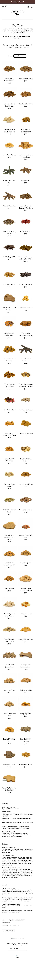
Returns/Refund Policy (20, 920)
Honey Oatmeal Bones (26, 484)
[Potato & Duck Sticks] (25, 274)
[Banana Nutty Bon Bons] (9, 729)
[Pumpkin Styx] (25, 170)
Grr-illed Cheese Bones (26, 308)
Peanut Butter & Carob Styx (26, 360)
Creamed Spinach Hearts (25, 460)
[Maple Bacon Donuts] (25, 500)
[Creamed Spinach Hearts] (25, 449)
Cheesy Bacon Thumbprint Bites (9, 564)
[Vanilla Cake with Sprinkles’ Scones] (9, 119)
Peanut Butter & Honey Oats (9, 460)
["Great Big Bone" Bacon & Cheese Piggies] (9, 525)
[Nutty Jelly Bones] (25, 704)
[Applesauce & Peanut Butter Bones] (25, 145)
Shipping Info (10, 920)
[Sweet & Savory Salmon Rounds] (9, 68)
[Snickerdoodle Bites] (25, 680)
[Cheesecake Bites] (9, 680)
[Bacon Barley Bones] (9, 754)
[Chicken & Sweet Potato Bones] (9, 94)
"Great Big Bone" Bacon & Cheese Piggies (9, 537)
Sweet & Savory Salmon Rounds (9, 79)
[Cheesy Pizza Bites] (25, 604)
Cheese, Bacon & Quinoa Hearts (9, 385)
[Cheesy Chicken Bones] (25, 629)
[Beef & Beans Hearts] (25, 400)
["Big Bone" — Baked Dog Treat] (9, 298)
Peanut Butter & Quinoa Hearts (9, 666)
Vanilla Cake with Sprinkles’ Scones (9, 130)
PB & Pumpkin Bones (26, 78)
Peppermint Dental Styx (9, 181)
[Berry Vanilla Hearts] (9, 400)
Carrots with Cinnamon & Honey (25, 334)
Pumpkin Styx (25, 180)
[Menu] (3, 6)
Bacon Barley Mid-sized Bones (26, 740)
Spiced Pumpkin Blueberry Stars (9, 334)
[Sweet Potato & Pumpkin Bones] (25, 119)
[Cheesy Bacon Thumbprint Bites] (9, 553)
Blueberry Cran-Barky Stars (26, 536)
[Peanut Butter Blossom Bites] (9, 704)
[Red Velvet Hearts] (25, 221)
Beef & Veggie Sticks (9, 257)
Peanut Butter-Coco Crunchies (9, 360)
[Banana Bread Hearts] (25, 754)
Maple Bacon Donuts (25, 510)
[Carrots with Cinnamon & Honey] (25, 323)
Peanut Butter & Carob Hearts (9, 640)
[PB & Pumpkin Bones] (25, 68)
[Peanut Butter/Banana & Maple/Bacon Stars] (25, 374)
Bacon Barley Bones (9, 764)
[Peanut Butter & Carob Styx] (25, 349)
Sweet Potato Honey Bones (9, 232)
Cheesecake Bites (9, 690)
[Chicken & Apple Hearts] (9, 474)
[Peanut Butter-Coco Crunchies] (9, 349)
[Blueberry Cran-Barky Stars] (25, 525)
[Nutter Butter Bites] (9, 578)
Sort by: (10, 56)
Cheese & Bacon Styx (9, 206)
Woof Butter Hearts (9, 155)
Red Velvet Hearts (25, 231)
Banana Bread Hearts (25, 764)
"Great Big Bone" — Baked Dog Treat (25, 666)
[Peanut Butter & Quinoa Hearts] (9, 655)
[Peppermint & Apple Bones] (9, 500)
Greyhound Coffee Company (12, 925)
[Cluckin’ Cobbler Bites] (25, 94)
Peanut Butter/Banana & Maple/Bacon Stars (26, 385)
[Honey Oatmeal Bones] (25, 474)
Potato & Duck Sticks (25, 284)
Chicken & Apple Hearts (9, 485)
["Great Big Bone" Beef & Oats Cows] (9, 778)
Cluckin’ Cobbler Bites (26, 104)
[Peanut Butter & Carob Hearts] (9, 629)
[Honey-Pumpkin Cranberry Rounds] (25, 578)
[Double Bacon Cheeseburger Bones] (9, 423)
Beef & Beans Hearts (25, 410)
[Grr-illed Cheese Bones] (25, 298)
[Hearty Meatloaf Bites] (25, 423)
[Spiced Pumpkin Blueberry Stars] (9, 323)
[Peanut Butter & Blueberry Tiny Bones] (25, 196)
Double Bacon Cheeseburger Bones (9, 434)
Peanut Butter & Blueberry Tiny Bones (26, 207)
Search (3, 920)
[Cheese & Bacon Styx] (9, 196)
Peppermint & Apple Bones (9, 511)
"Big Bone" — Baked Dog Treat (9, 309)
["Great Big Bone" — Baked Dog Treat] (25, 655)
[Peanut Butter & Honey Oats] (9, 449)
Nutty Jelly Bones (25, 713)
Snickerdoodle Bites (26, 690)
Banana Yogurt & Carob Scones (9, 615)
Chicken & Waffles (9, 284)
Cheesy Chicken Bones (26, 639)
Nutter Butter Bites (9, 588)
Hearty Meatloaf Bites (26, 433)
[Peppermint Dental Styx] (9, 170)
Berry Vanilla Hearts (9, 410)
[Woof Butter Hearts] (9, 145)
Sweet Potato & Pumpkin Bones (26, 130)
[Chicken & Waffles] (9, 274)
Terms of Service (6, 922)
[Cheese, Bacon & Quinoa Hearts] (9, 374)
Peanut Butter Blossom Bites (9, 714)
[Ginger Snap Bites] (25, 553)
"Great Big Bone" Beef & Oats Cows (9, 789)
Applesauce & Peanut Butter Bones (25, 156)
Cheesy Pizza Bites (26, 614)
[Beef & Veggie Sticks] (9, 247)
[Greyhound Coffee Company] (17, 14)
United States (8, 930)
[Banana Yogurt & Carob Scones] (9, 604)
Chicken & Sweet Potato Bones (9, 105)
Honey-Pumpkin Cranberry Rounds (26, 589)
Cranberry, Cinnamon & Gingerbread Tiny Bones (26, 259)
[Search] (6, 6)
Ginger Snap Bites (25, 563)
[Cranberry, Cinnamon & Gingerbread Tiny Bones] (25, 247)
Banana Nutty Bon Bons (9, 740)
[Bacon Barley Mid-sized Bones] (25, 729)
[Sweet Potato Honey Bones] (9, 221)
